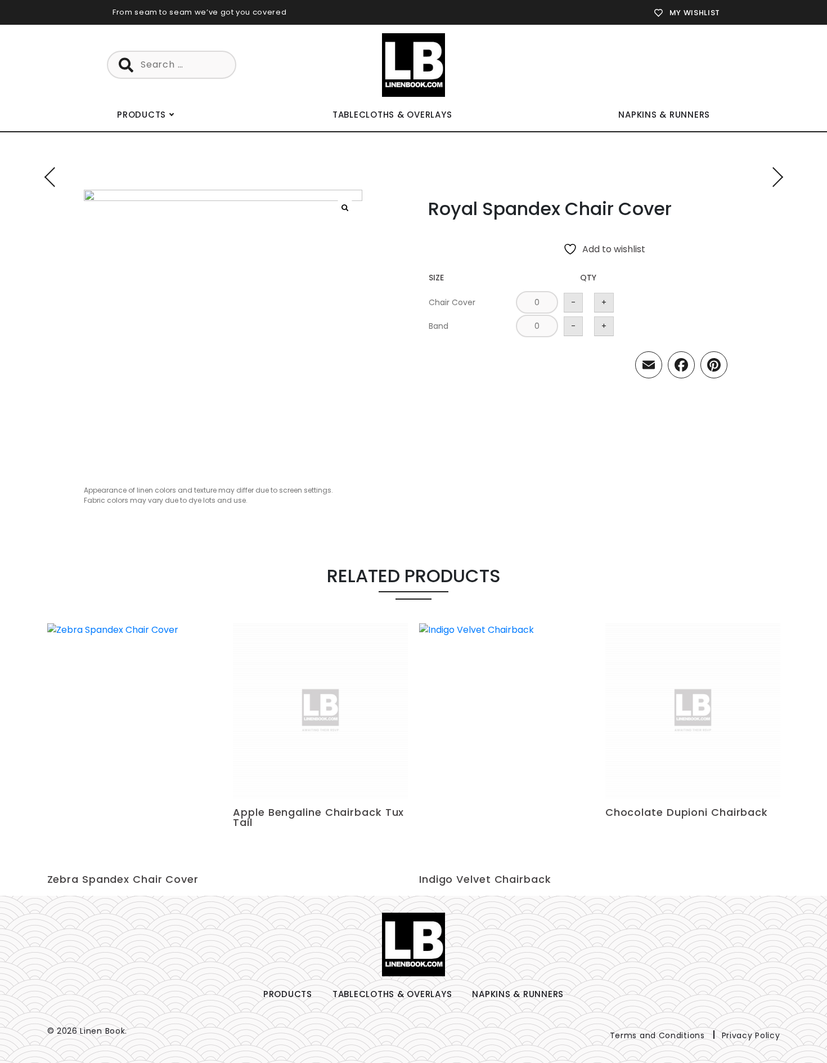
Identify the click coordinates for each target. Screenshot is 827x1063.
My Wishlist (694, 12)
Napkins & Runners (664, 114)
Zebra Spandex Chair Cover (123, 879)
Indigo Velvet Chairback (485, 879)
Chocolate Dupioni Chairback (686, 812)
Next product (773, 177)
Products (141, 114)
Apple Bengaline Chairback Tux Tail (318, 817)
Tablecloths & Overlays (392, 114)
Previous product (54, 177)
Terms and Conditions (657, 1035)
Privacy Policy (751, 1035)
